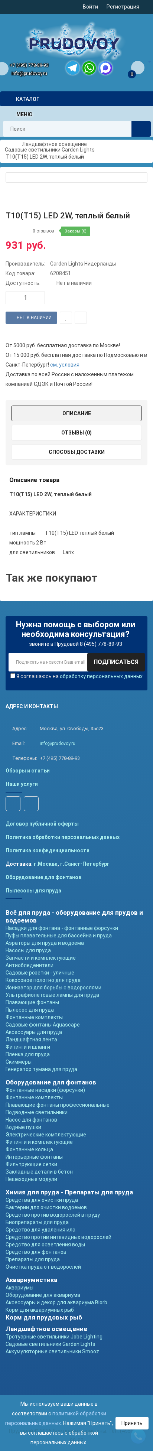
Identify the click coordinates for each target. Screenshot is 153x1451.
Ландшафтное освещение (46, 1329)
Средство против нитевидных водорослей (58, 1237)
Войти (90, 7)
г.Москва (46, 864)
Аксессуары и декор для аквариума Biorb (56, 1302)
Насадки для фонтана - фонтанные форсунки (62, 928)
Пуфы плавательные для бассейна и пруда (59, 935)
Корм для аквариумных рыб (40, 1310)
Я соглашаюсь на (79, 676)
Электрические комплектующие (46, 1135)
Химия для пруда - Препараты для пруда (69, 1192)
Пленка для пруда (28, 1054)
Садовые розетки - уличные (40, 973)
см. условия (64, 365)
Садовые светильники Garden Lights (50, 1344)
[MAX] (105, 68)
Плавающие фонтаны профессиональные (58, 1105)
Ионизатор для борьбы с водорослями (53, 987)
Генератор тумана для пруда (41, 1069)
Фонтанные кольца (29, 1149)
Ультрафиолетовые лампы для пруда (52, 995)
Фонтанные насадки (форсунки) (45, 1090)
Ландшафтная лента (31, 1039)
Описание (76, 413)
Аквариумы (19, 1288)
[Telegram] (72, 68)
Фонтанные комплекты (34, 1017)
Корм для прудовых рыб (44, 1317)
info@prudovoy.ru (29, 73)
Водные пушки (23, 1127)
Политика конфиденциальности (47, 850)
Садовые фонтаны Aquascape (43, 1025)
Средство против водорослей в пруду (53, 1215)
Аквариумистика (31, 1280)
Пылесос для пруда (30, 1010)
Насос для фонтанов (31, 1120)
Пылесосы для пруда (33, 891)
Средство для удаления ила (40, 1230)
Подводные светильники (37, 1112)
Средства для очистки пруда (42, 1200)
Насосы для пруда (28, 950)
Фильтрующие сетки (31, 1164)
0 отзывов (43, 231)
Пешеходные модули (31, 1179)
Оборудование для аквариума (43, 1295)
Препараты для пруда (33, 1259)
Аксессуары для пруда (34, 1032)
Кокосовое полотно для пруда (43, 980)
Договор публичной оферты (42, 824)
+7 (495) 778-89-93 (29, 65)
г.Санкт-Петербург (85, 864)
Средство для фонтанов (36, 1252)
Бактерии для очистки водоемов (46, 1207)
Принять (132, 1423)
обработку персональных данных (101, 676)
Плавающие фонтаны (32, 1002)
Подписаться (116, 662)
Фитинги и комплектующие (39, 1142)
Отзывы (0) (76, 433)
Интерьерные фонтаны (34, 1157)
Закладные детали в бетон (39, 1172)
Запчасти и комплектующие (41, 958)
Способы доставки (77, 452)
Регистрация (123, 7)
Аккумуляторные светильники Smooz (52, 1351)
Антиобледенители (29, 965)
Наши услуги (22, 784)
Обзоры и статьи (28, 771)
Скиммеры (19, 1062)
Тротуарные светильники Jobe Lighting (54, 1337)
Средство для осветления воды (45, 1244)
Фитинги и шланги (28, 1047)
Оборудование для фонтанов (43, 877)
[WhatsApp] (89, 68)
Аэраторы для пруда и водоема (45, 943)
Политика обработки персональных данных (63, 837)
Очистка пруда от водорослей (43, 1267)
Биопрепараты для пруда (37, 1222)
